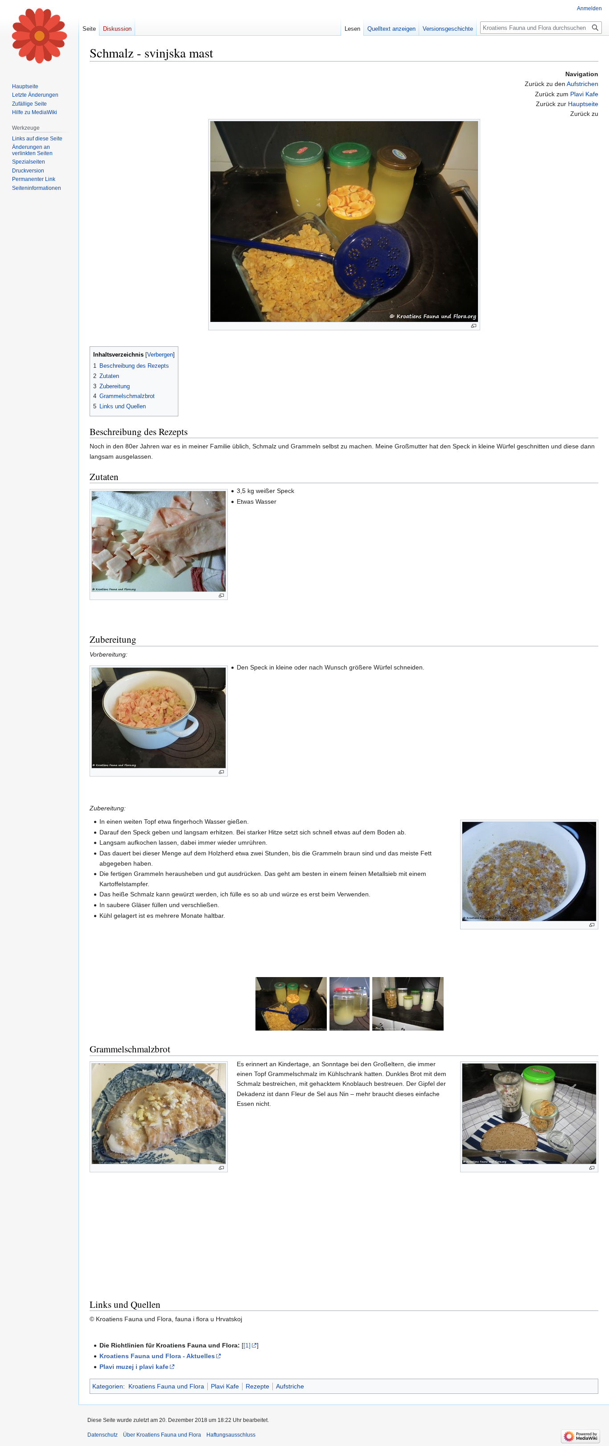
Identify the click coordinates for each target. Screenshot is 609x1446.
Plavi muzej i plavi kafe (134, 1366)
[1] (247, 1345)
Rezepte (257, 1386)
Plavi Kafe (584, 94)
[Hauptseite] (39, 35)
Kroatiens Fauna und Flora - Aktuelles (157, 1356)
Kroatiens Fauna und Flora (166, 1386)
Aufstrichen (582, 83)
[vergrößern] (473, 326)
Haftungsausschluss (230, 1435)
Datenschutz (102, 1435)
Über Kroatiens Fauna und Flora (162, 1435)
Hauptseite (583, 103)
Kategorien (107, 1386)
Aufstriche (290, 1386)
